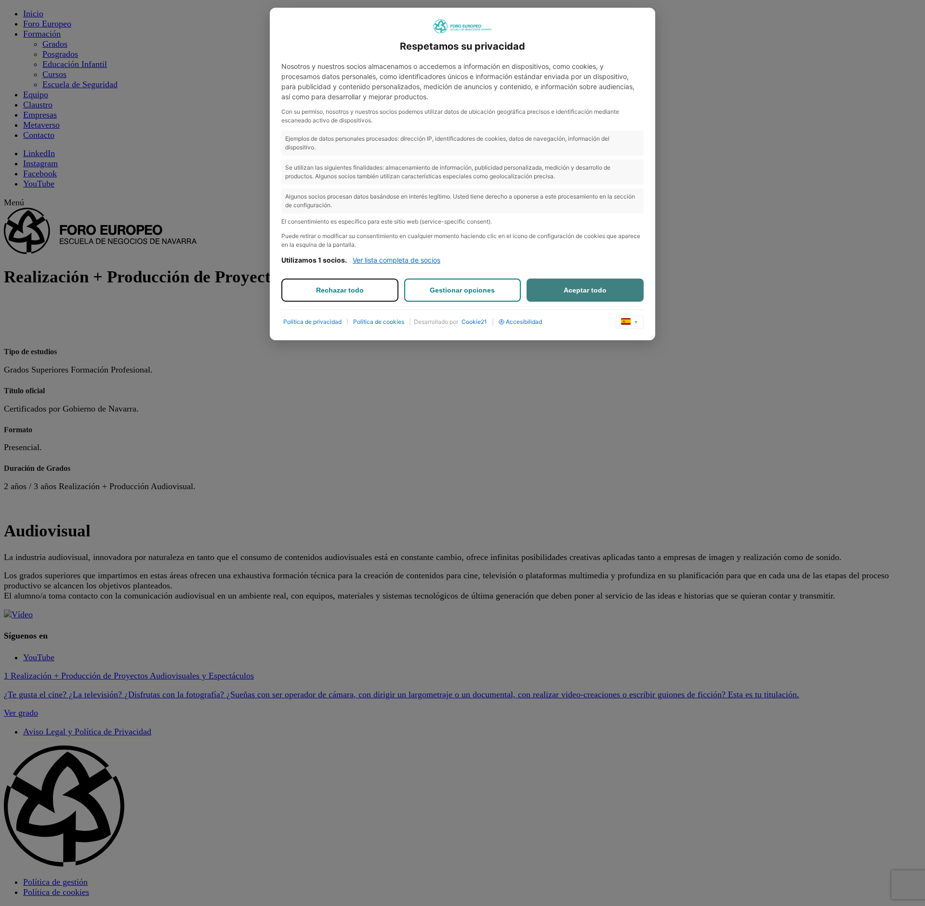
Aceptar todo (585, 290)
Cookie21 (474, 321)
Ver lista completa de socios (396, 260)
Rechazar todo (340, 290)
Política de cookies (378, 321)
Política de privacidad (312, 321)
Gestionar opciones (462, 290)
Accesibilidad (524, 321)
